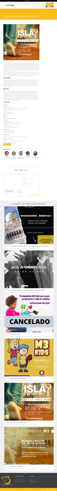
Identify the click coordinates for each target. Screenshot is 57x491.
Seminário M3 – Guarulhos (16, 466)
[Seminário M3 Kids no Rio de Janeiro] (29, 357)
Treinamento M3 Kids (15, 334)
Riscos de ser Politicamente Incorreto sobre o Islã (20, 482)
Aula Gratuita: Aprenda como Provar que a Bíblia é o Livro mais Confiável (27, 290)
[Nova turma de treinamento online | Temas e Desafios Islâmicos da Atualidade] (29, 225)
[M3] (9, 5)
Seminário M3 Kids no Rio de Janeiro (18, 378)
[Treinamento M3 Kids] (29, 313)
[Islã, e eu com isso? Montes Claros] (29, 402)
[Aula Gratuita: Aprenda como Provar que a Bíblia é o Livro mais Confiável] (29, 269)
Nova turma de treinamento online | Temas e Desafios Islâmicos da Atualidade (29, 246)
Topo (28, 489)
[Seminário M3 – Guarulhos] (29, 446)
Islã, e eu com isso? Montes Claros (18, 422)
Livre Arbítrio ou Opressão (20, 480)
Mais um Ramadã (18, 478)
